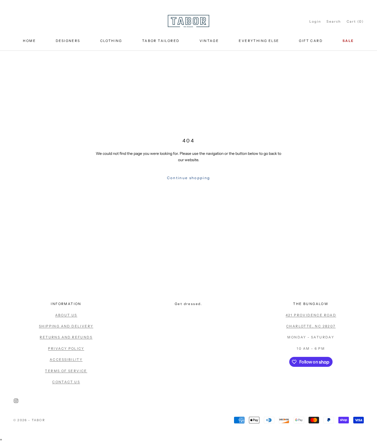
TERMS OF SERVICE (66, 371)
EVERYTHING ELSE (259, 41)
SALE (348, 41)
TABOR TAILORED (161, 41)
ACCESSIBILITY (66, 359)
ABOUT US (66, 315)
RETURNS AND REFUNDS (66, 337)
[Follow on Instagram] (16, 401)
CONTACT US (66, 382)
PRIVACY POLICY (66, 348)
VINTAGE (209, 41)
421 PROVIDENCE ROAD (311, 315)
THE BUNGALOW (310, 304)
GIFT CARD (311, 41)
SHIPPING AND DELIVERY (66, 326)
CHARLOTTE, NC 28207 (311, 326)
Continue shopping (188, 178)
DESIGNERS (68, 41)
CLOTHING (111, 41)
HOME (29, 41)
